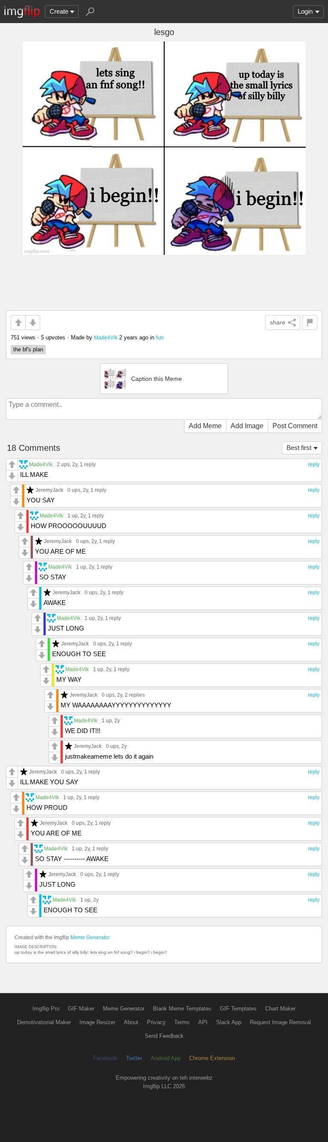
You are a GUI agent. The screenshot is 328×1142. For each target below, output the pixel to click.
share (277, 322)
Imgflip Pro (45, 1008)
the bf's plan (28, 349)
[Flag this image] (309, 322)
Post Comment (294, 425)
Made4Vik (105, 337)
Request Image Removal (280, 1022)
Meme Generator (90, 937)
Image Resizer (97, 1022)
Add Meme (205, 425)
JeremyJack (49, 490)
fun (160, 337)
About (131, 1022)
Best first (299, 447)
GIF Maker (81, 1008)
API (203, 1022)
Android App (166, 1058)
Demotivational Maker (44, 1022)
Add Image (247, 425)
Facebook (105, 1058)
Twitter (134, 1058)
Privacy (156, 1022)
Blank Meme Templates (182, 1008)
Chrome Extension (212, 1058)
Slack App (228, 1022)
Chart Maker (280, 1008)
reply (313, 464)
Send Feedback (164, 1036)
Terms (182, 1022)
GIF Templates (238, 1008)
